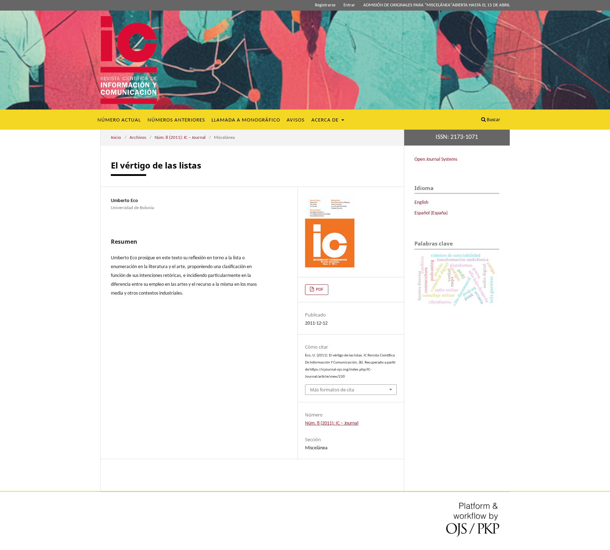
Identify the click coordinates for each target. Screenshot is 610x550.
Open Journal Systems (435, 159)
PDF (319, 289)
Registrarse (325, 5)
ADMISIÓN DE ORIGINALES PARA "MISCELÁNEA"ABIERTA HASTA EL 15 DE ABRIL (436, 5)
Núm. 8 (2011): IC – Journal (180, 137)
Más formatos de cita (332, 389)
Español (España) (431, 213)
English (421, 202)
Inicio (116, 137)
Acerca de (325, 120)
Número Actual (119, 120)
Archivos (138, 137)
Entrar (349, 5)
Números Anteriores (176, 120)
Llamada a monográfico (245, 120)
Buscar (493, 120)
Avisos (296, 120)
